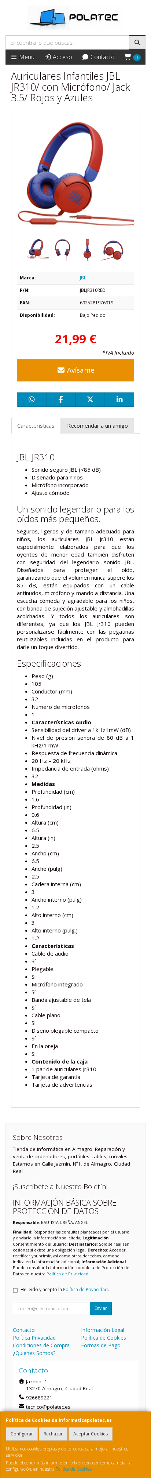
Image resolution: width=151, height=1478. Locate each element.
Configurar (22, 1434)
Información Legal (102, 1329)
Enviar (101, 1308)
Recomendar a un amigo (97, 425)
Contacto (102, 57)
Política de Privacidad (67, 1273)
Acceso (61, 57)
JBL (83, 278)
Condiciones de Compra (41, 1345)
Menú (26, 57)
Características (36, 425)
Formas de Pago (101, 1345)
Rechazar (53, 1434)
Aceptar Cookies (90, 1434)
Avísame (80, 370)
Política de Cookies (74, 1469)
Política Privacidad (34, 1337)
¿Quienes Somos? (34, 1353)
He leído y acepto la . (65, 1289)
